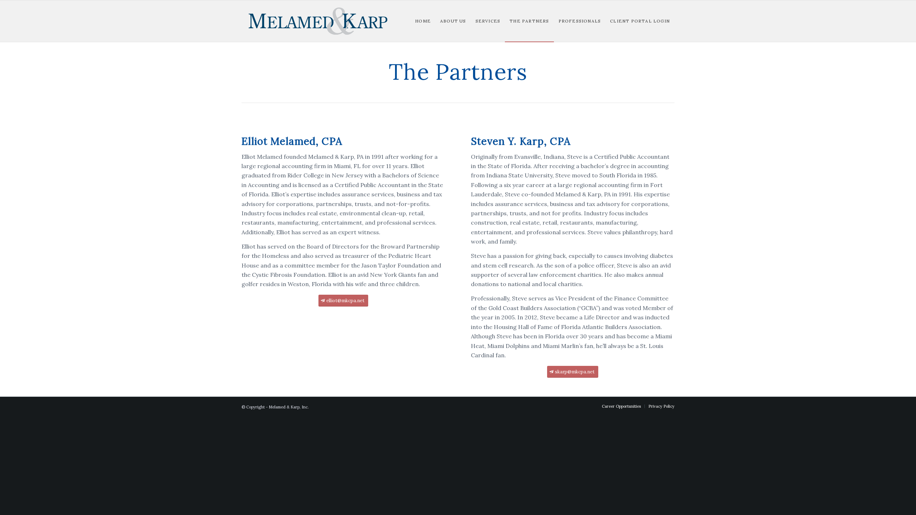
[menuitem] (422, 21)
